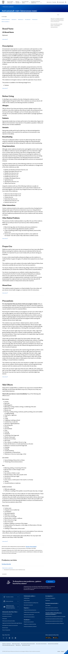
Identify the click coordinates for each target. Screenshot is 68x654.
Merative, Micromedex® (31, 546)
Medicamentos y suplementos (8, 6)
